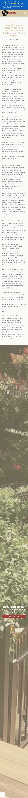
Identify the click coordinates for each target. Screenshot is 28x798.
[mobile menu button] (25, 13)
